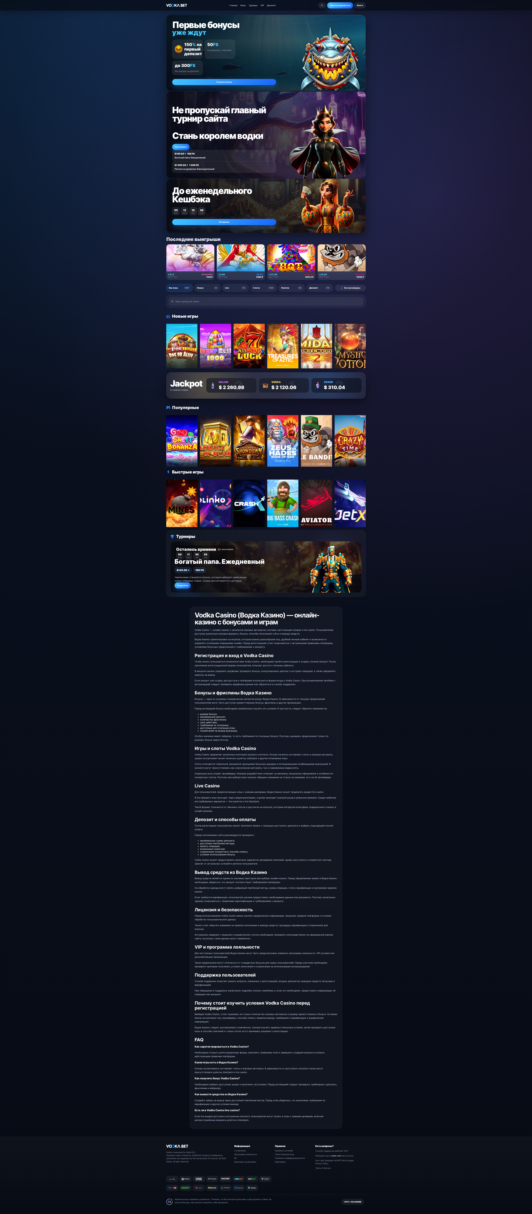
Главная (233, 5)
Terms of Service (323, 1168)
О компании (240, 1150)
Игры (243, 5)
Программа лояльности (245, 1154)
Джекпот (271, 5)
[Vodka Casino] (176, 5)
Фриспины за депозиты (245, 1162)
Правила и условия (284, 1150)
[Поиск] (322, 5)
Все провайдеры (352, 288)
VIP (262, 5)
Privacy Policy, (322, 1163)
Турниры (253, 5)
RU (235, 1158)
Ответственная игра (284, 1154)
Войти (360, 5)
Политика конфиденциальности (290, 1158)
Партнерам (280, 1162)
